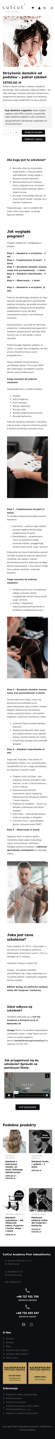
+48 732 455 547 (27, 1313)
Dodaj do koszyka (33, 132)
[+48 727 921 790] (27, 1290)
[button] (44, 8)
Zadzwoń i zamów (34, 139)
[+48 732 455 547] (27, 1307)
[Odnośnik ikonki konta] (39, 8)
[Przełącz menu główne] (51, 8)
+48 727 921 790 (27, 1296)
